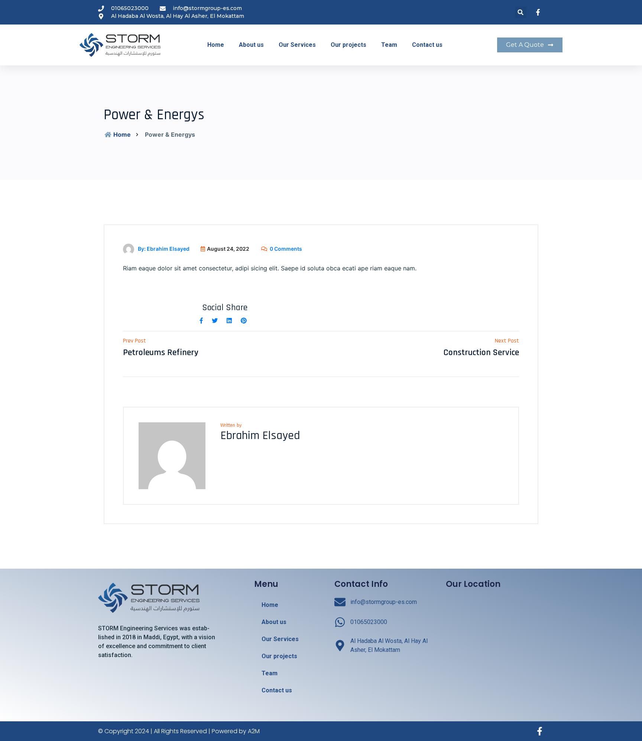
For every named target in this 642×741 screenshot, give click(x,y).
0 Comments (286, 249)
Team (389, 44)
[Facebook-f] (539, 731)
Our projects (348, 44)
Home (215, 44)
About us (251, 44)
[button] (520, 12)
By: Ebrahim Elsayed (163, 249)
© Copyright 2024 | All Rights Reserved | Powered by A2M (179, 731)
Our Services (297, 44)
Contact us (427, 44)
